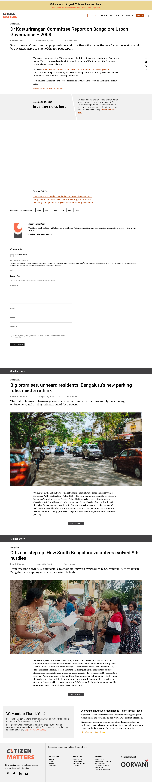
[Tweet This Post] (146, 62)
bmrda (54, 210)
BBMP (39, 210)
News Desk (18, 40)
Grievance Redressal (102, 770)
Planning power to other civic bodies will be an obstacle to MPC (62, 196)
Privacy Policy (100, 759)
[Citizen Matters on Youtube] (26, 774)
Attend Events (77, 761)
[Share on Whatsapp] (146, 66)
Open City (75, 766)
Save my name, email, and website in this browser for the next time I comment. (39, 337)
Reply (11, 270)
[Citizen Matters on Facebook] (14, 774)
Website (13, 327)
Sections (114, 15)
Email (13, 317)
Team (51, 761)
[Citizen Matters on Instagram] (8, 774)
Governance (71, 40)
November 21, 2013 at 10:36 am (19, 260)
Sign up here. (81, 747)
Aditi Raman (19, 564)
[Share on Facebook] (146, 70)
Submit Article (127, 15)
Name (13, 308)
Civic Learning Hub (78, 763)
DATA (62, 210)
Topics (103, 15)
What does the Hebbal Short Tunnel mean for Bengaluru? (76, 8)
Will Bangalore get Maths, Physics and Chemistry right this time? (63, 202)
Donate (140, 15)
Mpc (69, 210)
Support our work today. (36, 730)
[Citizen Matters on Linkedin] (20, 774)
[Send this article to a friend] (146, 58)
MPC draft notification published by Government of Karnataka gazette (76, 69)
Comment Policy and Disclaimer (102, 767)
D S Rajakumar (20, 396)
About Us (52, 759)
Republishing (100, 763)
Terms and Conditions (103, 761)
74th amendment (26, 210)
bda (46, 210)
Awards (51, 763)
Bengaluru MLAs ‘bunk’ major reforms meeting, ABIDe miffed (62, 199)
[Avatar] (17, 230)
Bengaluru (15, 24)
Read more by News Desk (39, 234)
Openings (52, 766)
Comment (15, 285)
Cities (91, 15)
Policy (77, 210)
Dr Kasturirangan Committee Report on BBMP (48, 88)
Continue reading (76, 524)
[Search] (148, 15)
